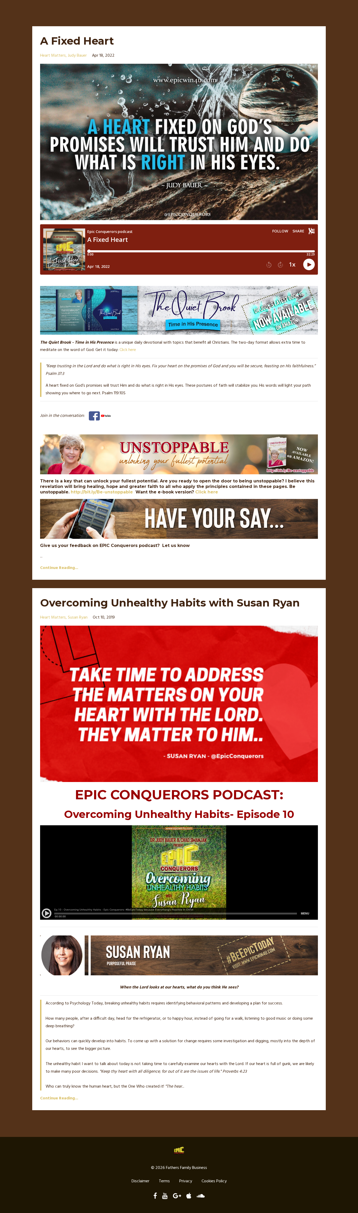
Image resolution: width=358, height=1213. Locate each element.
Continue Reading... (59, 568)
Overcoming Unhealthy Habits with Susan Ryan (170, 602)
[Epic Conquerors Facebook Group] (94, 415)
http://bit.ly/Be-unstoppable (102, 492)
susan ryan (78, 617)
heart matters (53, 55)
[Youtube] (106, 415)
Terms (164, 1181)
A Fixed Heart (77, 40)
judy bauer (77, 55)
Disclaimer (140, 1181)
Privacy (185, 1181)
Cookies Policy (214, 1181)
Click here (128, 350)
